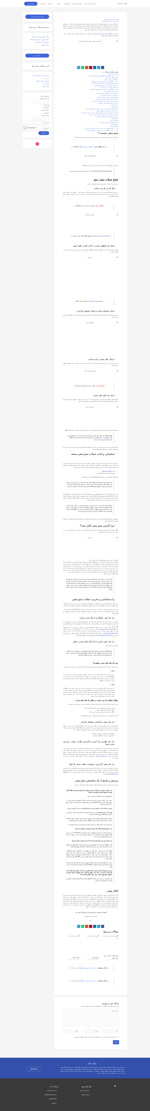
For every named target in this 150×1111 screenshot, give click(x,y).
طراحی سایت (108, 33)
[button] (30, 4)
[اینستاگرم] (37, 143)
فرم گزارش (107, 439)
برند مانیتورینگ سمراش (102, 756)
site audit (113, 629)
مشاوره (46, 113)
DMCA (67, 430)
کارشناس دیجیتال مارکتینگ (42, 81)
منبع (91, 920)
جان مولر (92, 500)
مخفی (103, 72)
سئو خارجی (95, 957)
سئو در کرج (100, 33)
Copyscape (79, 727)
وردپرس (47, 78)
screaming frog (103, 629)
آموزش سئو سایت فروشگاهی (84, 205)
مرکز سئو (80, 26)
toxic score (107, 710)
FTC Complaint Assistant (104, 635)
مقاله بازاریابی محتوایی (43, 42)
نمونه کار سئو (37, 55)
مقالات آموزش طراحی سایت (41, 36)
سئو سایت (45, 107)
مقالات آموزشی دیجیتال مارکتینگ (40, 39)
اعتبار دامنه (100, 363)
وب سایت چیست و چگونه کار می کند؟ (83, 968)
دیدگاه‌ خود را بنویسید (113, 21)
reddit (84, 165)
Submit (44, 133)
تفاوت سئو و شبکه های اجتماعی (84, 386)
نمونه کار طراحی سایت (37, 16)
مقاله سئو (104, 21)
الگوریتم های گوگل (106, 471)
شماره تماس (45, 115)
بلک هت (83, 651)
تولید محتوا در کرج (92, 301)
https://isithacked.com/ (111, 633)
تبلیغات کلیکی (45, 86)
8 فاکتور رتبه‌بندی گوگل (86, 147)
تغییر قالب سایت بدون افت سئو (41, 75)
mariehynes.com (96, 477)
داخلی (75, 566)
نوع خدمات (46, 105)
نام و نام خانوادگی (44, 98)
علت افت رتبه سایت (113, 467)
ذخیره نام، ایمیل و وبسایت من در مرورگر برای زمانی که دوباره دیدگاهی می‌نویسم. (95, 1037)
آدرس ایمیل (46, 122)
